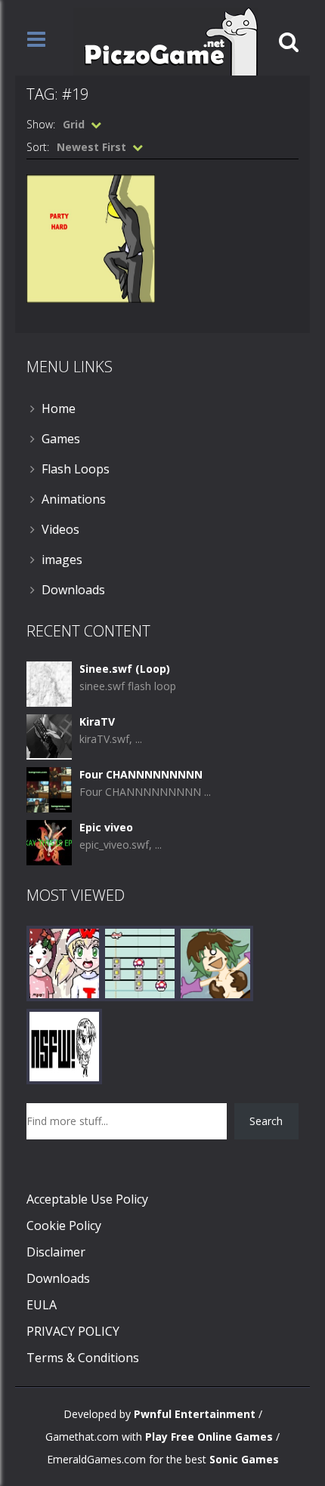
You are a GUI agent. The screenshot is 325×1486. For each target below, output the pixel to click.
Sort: (37, 147)
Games (61, 438)
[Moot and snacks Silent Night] (64, 962)
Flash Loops (76, 469)
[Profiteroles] (215, 962)
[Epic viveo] (49, 841)
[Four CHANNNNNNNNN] (49, 789)
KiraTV (97, 721)
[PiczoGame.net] (165, 40)
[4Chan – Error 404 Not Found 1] (64, 1045)
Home (59, 408)
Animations (74, 499)
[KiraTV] (49, 736)
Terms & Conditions (82, 1357)
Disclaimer (55, 1252)
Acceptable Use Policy (87, 1199)
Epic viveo (106, 827)
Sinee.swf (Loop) (124, 668)
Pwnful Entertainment (194, 1414)
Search (266, 1121)
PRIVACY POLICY (72, 1331)
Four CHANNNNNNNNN (141, 774)
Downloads (73, 589)
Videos (60, 529)
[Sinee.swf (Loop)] (49, 683)
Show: (40, 124)
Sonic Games (244, 1459)
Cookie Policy (63, 1225)
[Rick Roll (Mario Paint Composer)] (140, 962)
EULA (41, 1304)
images (62, 559)
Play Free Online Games (209, 1436)
